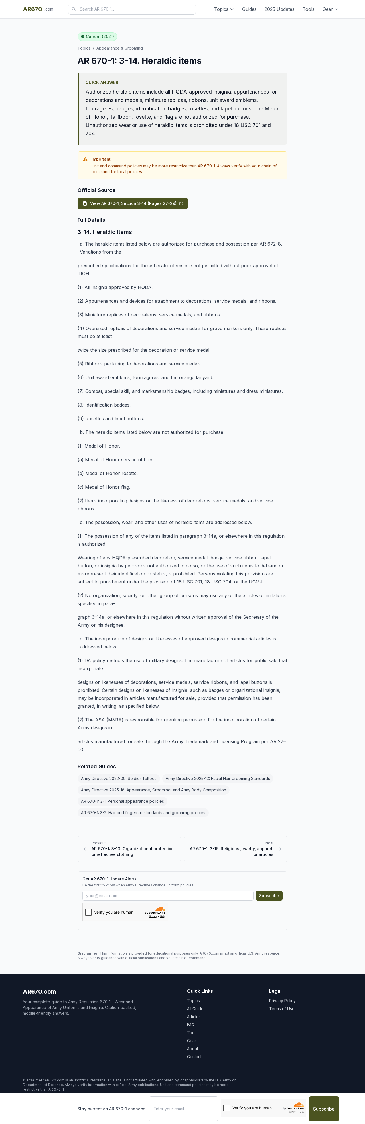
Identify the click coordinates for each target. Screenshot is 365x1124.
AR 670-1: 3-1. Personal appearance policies (122, 801)
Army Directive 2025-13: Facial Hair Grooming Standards (218, 778)
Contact (194, 1056)
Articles (194, 1016)
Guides (249, 9)
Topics (221, 9)
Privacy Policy (282, 1000)
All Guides (196, 1008)
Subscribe (269, 895)
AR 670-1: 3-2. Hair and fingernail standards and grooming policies (143, 812)
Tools (309, 9)
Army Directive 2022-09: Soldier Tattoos (119, 778)
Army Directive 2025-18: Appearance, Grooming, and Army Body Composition (153, 789)
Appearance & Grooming (119, 48)
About (192, 1048)
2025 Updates (280, 9)
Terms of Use (282, 1008)
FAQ (191, 1024)
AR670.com (39, 991)
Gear (328, 9)
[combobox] (132, 9)
